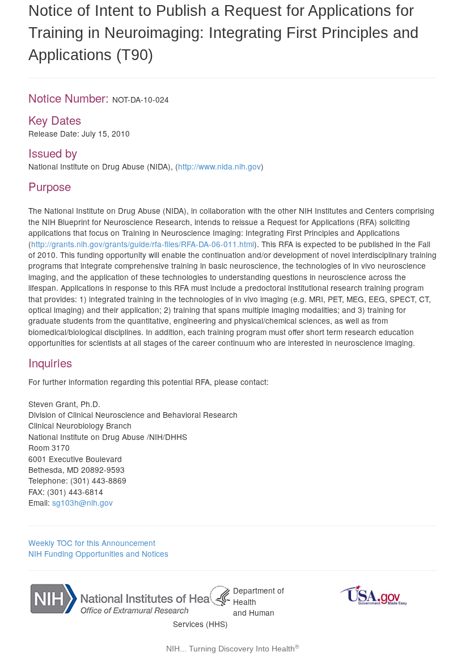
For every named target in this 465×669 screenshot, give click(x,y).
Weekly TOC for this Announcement (91, 542)
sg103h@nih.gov (82, 502)
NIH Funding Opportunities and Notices (98, 553)
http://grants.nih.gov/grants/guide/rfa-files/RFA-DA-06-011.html (142, 243)
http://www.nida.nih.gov (219, 166)
